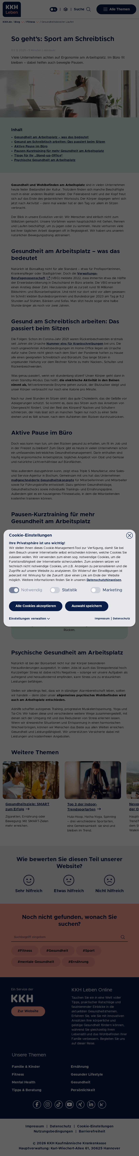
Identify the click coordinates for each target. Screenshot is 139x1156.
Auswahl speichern (87, 606)
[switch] (55, 590)
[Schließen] (129, 535)
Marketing (112, 590)
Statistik (69, 590)
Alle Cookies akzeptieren (35, 606)
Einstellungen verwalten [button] (27, 618)
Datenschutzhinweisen (104, 580)
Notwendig (31, 590)
